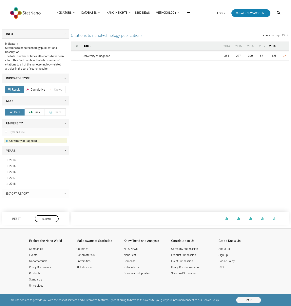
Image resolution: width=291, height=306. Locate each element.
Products (34, 273)
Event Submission (182, 261)
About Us (224, 249)
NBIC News (131, 249)
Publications (131, 267)
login (221, 13)
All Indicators (84, 267)
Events (33, 255)
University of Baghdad (96, 56)
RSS (221, 267)
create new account (251, 13)
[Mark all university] (6, 132)
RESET (16, 219)
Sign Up (223, 255)
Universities (36, 285)
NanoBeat (130, 255)
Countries (82, 249)
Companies (36, 249)
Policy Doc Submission (185, 267)
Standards (35, 279)
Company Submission (184, 249)
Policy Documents (40, 267)
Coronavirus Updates (137, 273)
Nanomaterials (38, 261)
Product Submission (183, 255)
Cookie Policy (211, 300)
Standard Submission (184, 273)
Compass (129, 261)
